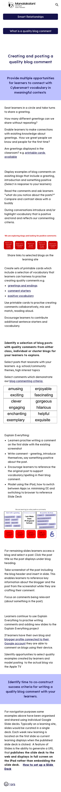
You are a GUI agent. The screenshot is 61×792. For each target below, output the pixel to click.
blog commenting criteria (26, 381)
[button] (4, 4)
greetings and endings (22, 285)
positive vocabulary (21, 296)
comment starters (19, 290)
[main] (30, 59)
